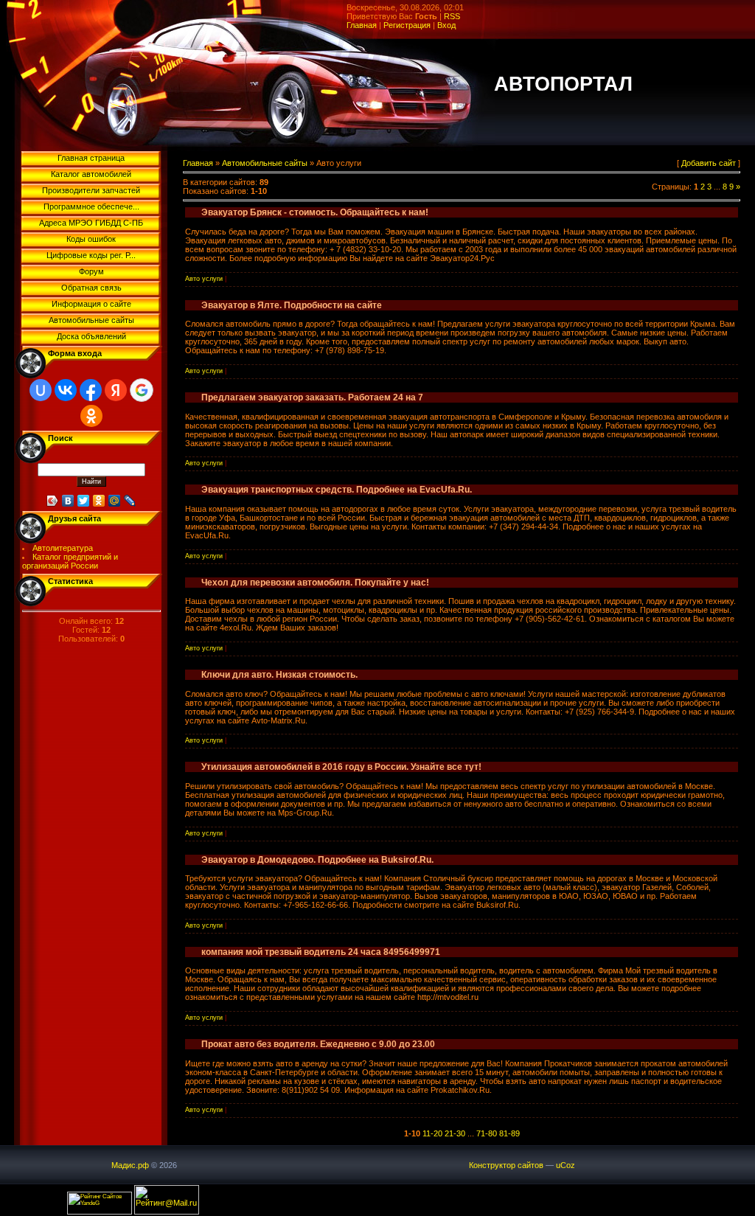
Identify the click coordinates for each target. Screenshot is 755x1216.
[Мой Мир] (114, 500)
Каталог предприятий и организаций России (70, 561)
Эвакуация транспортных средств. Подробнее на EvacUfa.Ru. (336, 489)
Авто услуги (204, 278)
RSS (452, 16)
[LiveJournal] (130, 500)
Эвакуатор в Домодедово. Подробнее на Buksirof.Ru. (317, 860)
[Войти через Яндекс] (116, 390)
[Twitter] (83, 500)
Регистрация (407, 25)
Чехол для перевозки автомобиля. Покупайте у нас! (315, 582)
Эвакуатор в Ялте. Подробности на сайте (291, 305)
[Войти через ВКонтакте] (66, 390)
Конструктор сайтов (506, 1165)
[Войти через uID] (40, 390)
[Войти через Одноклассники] (91, 416)
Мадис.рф (130, 1165)
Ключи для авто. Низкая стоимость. (279, 675)
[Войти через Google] (141, 390)
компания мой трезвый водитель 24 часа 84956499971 (320, 952)
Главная (362, 25)
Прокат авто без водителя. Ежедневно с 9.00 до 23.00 (318, 1044)
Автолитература (62, 547)
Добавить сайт (708, 163)
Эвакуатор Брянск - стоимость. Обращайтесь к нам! (314, 212)
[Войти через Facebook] (91, 390)
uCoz (565, 1165)
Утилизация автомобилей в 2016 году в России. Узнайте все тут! (341, 767)
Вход (446, 25)
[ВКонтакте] (68, 500)
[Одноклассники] (99, 500)
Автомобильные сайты (264, 163)
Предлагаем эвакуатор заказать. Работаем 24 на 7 (312, 397)
